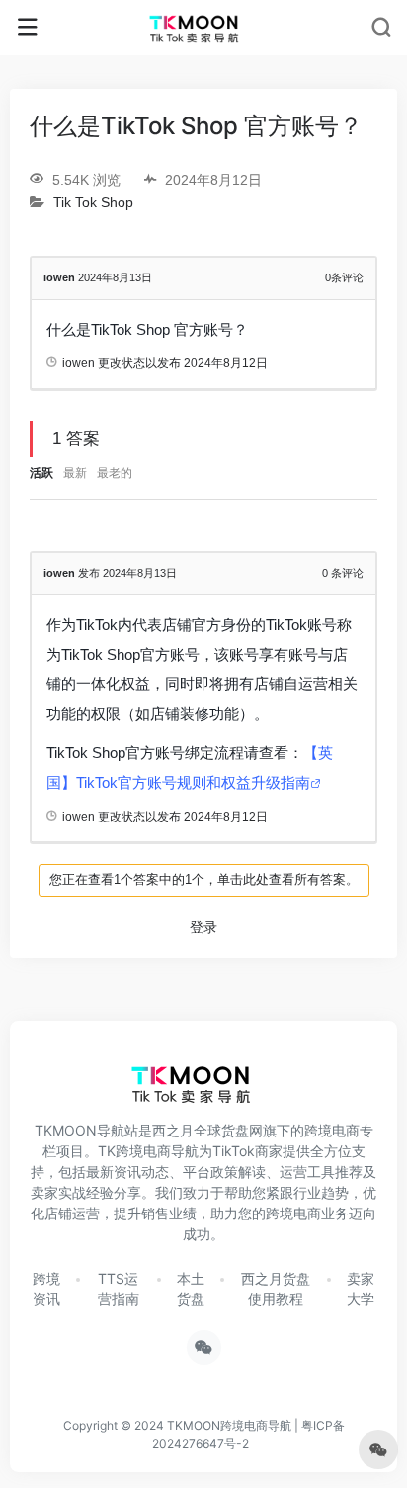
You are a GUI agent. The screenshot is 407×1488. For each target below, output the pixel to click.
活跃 (41, 473)
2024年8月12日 (226, 363)
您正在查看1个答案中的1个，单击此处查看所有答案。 (204, 879)
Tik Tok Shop (93, 203)
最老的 (114, 473)
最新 (75, 473)
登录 (203, 927)
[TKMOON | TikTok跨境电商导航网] (203, 27)
